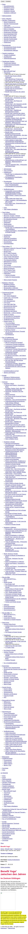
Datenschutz (11, 928)
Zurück (2, 1)
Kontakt (4, 821)
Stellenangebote (6, 779)
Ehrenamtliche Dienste (8, 833)
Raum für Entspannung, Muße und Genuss (14, 830)
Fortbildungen (7, 799)
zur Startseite (4, 773)
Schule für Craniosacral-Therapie (11, 817)
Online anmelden (5, 867)
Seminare (6, 794)
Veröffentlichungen (9, 803)
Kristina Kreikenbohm (14, 859)
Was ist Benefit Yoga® (10, 791)
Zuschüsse (5, 840)
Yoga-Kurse (7, 792)
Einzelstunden (8, 801)
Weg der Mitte (6, 825)
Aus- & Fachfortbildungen (9, 818)
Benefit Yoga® (6, 789)
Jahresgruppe (7, 796)
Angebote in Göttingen (10, 12)
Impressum (4, 928)
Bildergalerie (5, 837)
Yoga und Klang (8, 797)
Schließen (8, 1)
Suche (4, 777)
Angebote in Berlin (9, 9)
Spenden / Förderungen (8, 782)
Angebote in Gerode (9, 11)
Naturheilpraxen (6, 835)
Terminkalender (6, 784)
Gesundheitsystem (9, 6)
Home (4, 4)
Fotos (5, 804)
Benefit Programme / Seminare (10, 823)
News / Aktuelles (6, 781)
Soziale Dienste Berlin (8, 832)
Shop (3, 770)
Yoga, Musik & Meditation (11, 806)
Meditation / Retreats (8, 815)
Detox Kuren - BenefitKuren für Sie (11, 828)
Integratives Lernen (9, 7)
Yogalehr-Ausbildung (8, 786)
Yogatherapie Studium (8, 787)
